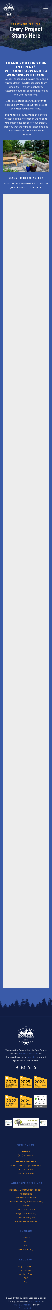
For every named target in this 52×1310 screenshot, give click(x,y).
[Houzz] (35, 1068)
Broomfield (32, 1053)
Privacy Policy (35, 1301)
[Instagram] (23, 1068)
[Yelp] (29, 1068)
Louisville (31, 1057)
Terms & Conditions (22, 1304)
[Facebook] (17, 1068)
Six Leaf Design (26, 1308)
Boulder (23, 1053)
